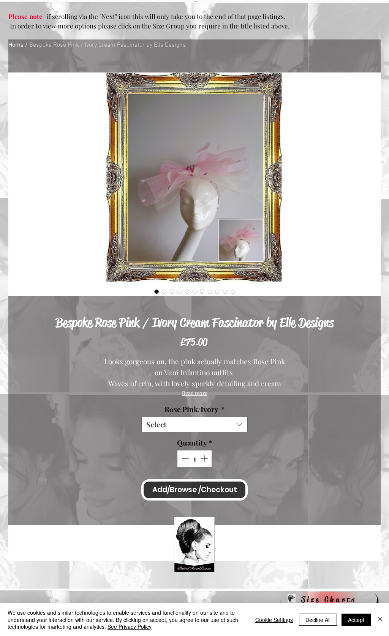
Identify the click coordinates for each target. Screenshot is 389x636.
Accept (356, 619)
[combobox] (194, 424)
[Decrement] (184, 458)
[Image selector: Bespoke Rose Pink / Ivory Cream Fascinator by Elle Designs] (156, 291)
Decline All (317, 619)
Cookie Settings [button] (274, 619)
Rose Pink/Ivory (194, 409)
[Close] (379, 619)
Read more (194, 393)
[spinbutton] (195, 458)
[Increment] (205, 458)
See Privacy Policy (130, 626)
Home (16, 45)
